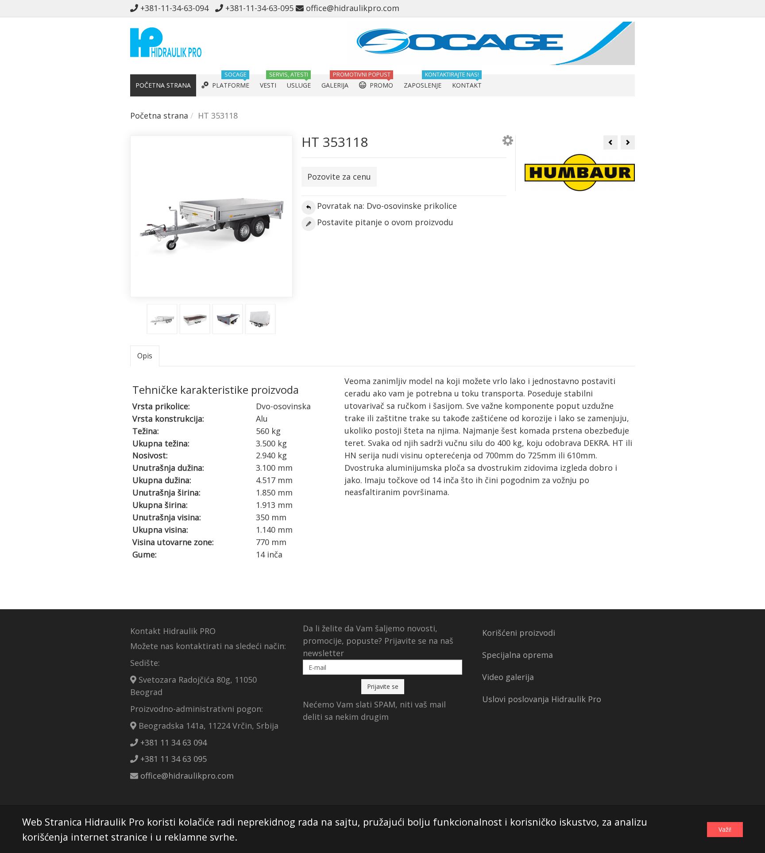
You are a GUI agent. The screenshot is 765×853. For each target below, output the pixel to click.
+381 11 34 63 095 (173, 758)
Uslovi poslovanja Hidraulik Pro (541, 699)
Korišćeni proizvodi (518, 632)
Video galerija (508, 677)
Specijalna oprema (517, 654)
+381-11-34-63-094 (175, 8)
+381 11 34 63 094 (173, 742)
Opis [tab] (144, 356)
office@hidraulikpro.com (351, 8)
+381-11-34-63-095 (258, 8)
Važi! (725, 829)
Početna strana (159, 115)
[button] (507, 142)
